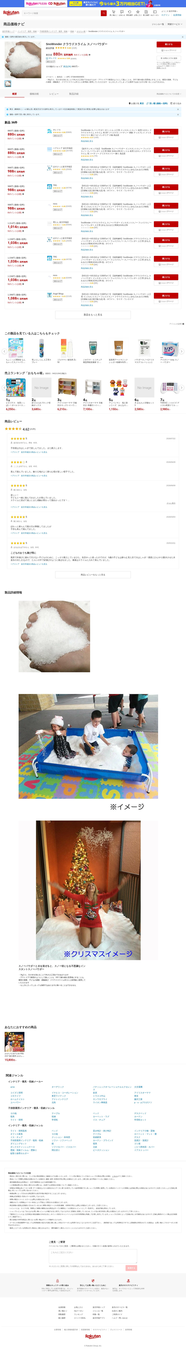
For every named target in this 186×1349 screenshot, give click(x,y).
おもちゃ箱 (81, 31)
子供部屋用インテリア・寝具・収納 (53, 31)
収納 (72, 31)
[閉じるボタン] (183, 37)
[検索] (104, 13)
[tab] (14, 93)
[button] (122, 13)
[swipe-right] (181, 351)
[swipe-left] (4, 351)
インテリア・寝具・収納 (27, 31)
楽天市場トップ (8, 31)
